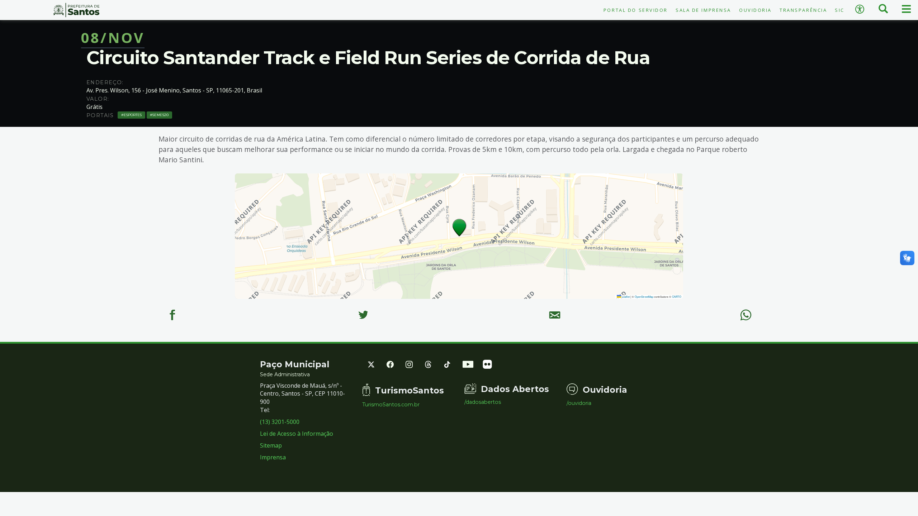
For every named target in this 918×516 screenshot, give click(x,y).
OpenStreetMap (644, 296)
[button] (460, 227)
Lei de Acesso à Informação (296, 434)
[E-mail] (554, 315)
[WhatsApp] (745, 315)
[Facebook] (172, 315)
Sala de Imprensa (703, 10)
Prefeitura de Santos (76, 10)
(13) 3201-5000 (279, 422)
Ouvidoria (755, 10)
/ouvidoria (579, 403)
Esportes (133, 115)
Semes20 (160, 115)
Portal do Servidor (636, 10)
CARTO (676, 296)
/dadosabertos (482, 402)
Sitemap (271, 445)
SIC (839, 10)
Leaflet (625, 296)
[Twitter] (363, 315)
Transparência (803, 10)
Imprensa (273, 457)
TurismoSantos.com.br (391, 404)
